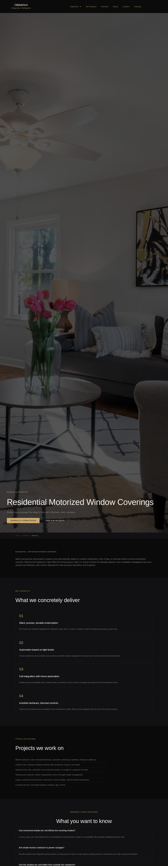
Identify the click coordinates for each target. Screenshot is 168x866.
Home (17, 535)
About (115, 6)
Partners (104, 6)
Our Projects (91, 6)
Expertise (74, 6)
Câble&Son (21, 4)
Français (137, 6)
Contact (126, 6)
